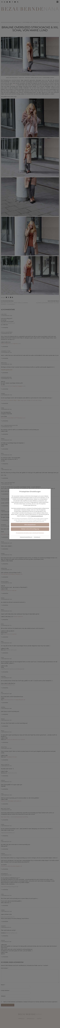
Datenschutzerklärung (37, 516)
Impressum (37, 537)
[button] (30, 524)
